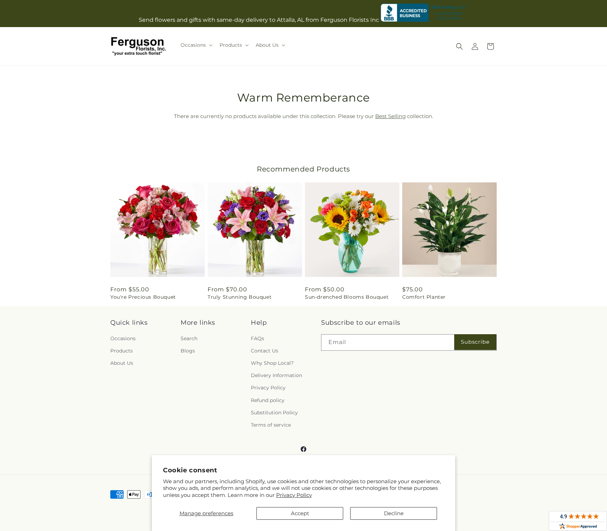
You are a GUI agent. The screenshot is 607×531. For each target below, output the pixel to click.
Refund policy (268, 400)
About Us (121, 363)
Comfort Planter (424, 297)
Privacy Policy (294, 495)
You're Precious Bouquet (143, 297)
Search (189, 338)
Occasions (123, 338)
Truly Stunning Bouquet (240, 297)
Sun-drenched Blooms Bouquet (347, 297)
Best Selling (390, 116)
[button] (195, 45)
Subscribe (475, 341)
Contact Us (264, 351)
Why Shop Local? (272, 363)
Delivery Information (276, 375)
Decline (394, 513)
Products (121, 351)
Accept (300, 513)
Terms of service (271, 425)
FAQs (257, 338)
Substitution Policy (274, 412)
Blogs (188, 351)
